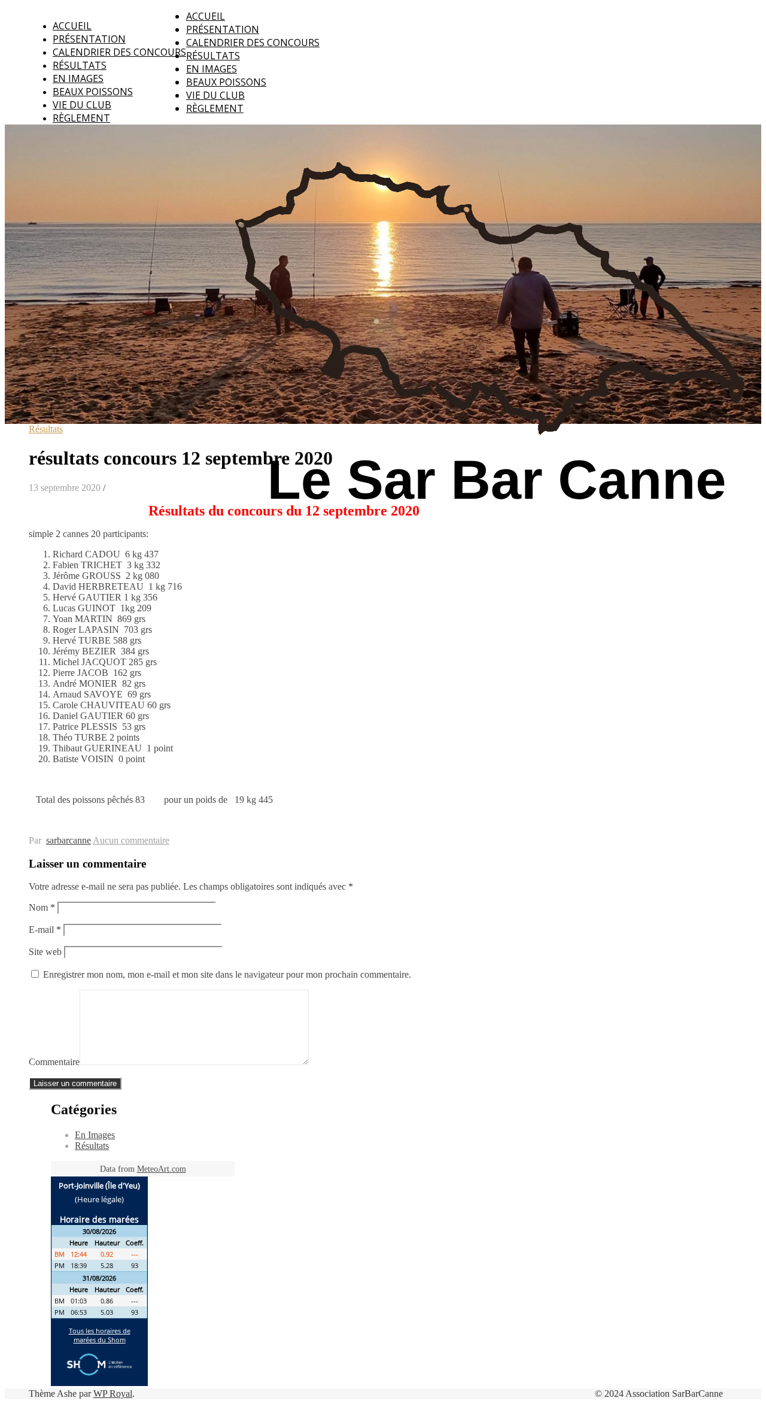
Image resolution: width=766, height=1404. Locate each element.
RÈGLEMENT (81, 118)
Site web (45, 952)
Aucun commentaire (131, 840)
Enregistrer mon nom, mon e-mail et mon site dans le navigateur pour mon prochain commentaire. (227, 974)
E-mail (45, 929)
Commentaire (54, 1062)
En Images (78, 78)
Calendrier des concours (119, 52)
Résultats (80, 65)
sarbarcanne (68, 840)
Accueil (72, 25)
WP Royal (112, 1393)
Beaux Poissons (93, 91)
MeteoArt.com (161, 1169)
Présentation (89, 39)
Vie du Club (82, 104)
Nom (42, 907)
